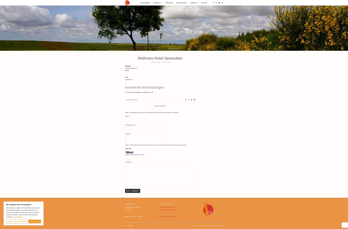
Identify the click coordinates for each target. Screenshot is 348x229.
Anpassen (10, 221)
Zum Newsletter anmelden (167, 216)
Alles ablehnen (21, 221)
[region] (24, 213)
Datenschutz (204, 225)
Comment (128, 162)
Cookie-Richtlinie (18, 217)
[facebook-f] (214, 3)
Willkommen (145, 3)
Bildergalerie (181, 3)
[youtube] (219, 3)
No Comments (166, 62)
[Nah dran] (42, 203)
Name (127, 116)
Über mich (169, 3)
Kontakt (204, 3)
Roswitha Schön (132, 99)
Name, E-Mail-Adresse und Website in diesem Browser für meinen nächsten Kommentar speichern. (156, 145)
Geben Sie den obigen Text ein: (135, 154)
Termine (193, 3)
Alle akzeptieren (34, 221)
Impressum (197, 225)
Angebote (157, 3)
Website (127, 134)
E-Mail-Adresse (130, 125)
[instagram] (216, 3)
